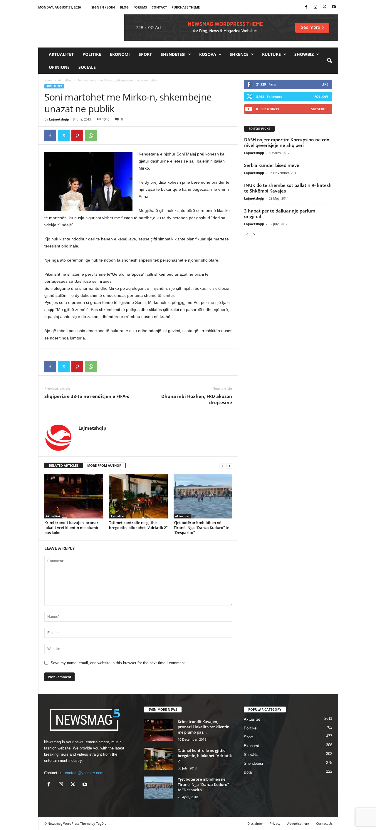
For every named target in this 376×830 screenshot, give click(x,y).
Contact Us (324, 823)
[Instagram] (315, 7)
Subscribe (319, 109)
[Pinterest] (77, 135)
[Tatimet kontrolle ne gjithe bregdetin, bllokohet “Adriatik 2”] (138, 496)
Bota (248, 772)
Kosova (207, 54)
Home (48, 80)
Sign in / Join (103, 7)
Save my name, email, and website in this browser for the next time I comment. (118, 663)
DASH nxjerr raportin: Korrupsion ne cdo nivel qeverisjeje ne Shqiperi (286, 142)
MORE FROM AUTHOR (104, 465)
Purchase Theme (186, 7)
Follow (321, 96)
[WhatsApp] (91, 135)
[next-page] (229, 466)
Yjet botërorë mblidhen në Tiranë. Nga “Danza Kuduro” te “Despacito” (201, 527)
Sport (145, 54)
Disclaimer (255, 823)
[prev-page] (222, 466)
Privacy (275, 823)
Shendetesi (173, 54)
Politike (92, 54)
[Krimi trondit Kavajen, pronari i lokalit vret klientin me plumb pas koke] (73, 496)
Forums (140, 7)
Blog (124, 7)
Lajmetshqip (59, 119)
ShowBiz (304, 54)
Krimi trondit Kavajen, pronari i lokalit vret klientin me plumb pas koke (73, 527)
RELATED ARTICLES (63, 465)
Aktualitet (61, 54)
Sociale (87, 67)
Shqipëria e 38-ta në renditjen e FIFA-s (86, 396)
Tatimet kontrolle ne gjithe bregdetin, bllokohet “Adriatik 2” (138, 525)
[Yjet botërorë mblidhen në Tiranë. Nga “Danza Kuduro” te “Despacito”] (203, 496)
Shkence (239, 54)
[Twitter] (324, 7)
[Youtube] (333, 7)
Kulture (271, 54)
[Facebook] (306, 7)
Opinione (59, 67)
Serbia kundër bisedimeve (271, 165)
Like (324, 84)
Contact (159, 7)
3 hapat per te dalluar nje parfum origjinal (279, 213)
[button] (329, 60)
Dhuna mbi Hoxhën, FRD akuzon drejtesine (196, 399)
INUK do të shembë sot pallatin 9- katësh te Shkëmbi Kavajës (288, 188)
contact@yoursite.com (84, 773)
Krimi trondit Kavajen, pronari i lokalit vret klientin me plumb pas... (203, 727)
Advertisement (298, 823)
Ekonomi (120, 54)
